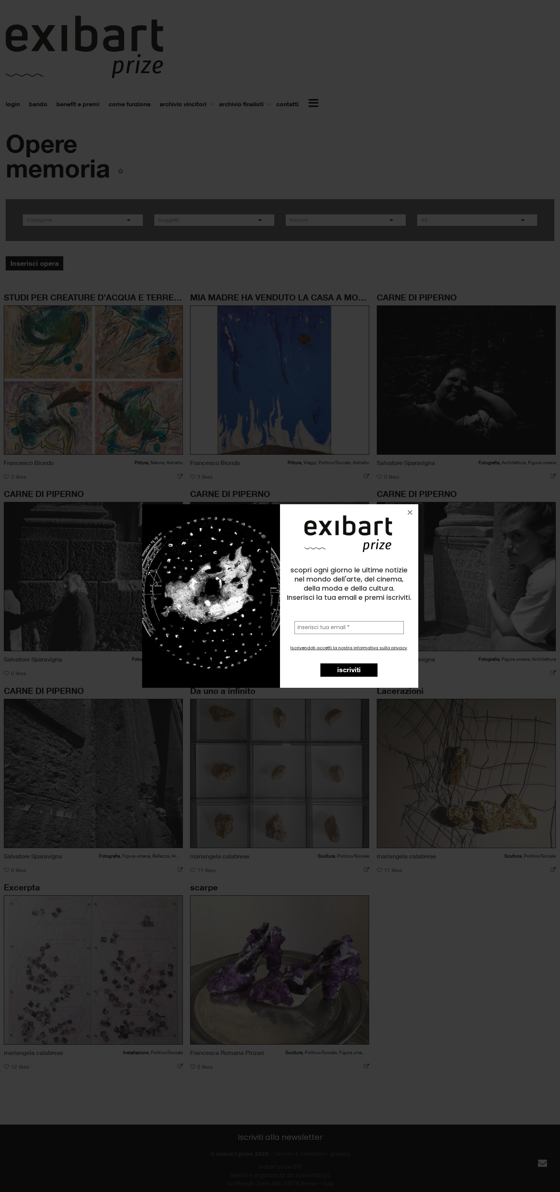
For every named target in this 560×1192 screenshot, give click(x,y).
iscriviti (349, 669)
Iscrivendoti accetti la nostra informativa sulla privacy (348, 648)
